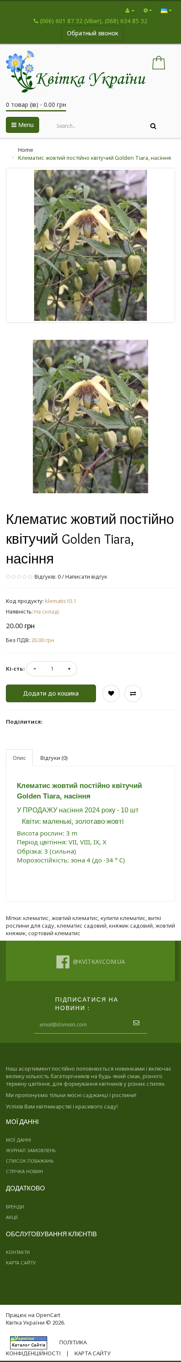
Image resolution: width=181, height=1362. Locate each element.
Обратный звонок (92, 33)
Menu (25, 125)
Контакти (18, 1252)
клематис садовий (81, 925)
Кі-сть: (15, 668)
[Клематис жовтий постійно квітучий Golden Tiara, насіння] (90, 417)
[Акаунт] (130, 10)
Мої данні (18, 1140)
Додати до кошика (51, 693)
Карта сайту (21, 1262)
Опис (19, 758)
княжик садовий (131, 925)
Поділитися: (24, 721)
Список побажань (29, 1161)
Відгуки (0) (54, 758)
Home (25, 149)
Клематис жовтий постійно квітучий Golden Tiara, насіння (94, 157)
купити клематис (123, 918)
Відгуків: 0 (47, 576)
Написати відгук (86, 576)
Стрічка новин (24, 1171)
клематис (36, 918)
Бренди (15, 1206)
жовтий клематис (74, 918)
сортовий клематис (54, 933)
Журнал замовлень (31, 1150)
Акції (12, 1217)
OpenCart (48, 1315)
